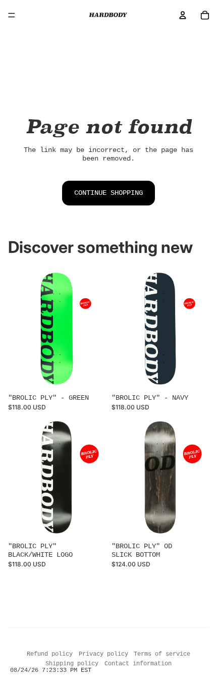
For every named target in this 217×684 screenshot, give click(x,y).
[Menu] (11, 15)
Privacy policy (103, 654)
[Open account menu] (183, 15)
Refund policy (50, 654)
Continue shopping (108, 193)
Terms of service (162, 654)
